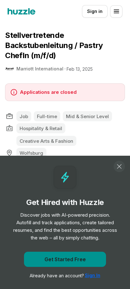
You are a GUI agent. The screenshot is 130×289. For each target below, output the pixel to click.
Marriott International (39, 68)
